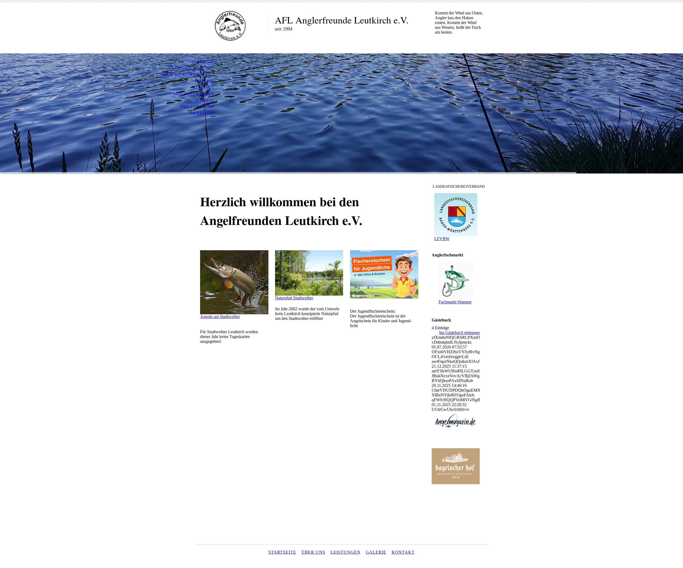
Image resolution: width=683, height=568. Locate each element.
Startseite (201, 61)
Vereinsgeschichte (191, 68)
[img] (231, 26)
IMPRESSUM (201, 113)
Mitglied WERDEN (193, 94)
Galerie (204, 81)
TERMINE (204, 100)
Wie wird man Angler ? (187, 74)
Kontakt (203, 87)
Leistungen (345, 552)
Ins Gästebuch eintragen (459, 332)
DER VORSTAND (197, 106)
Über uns (313, 552)
